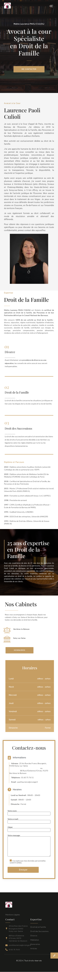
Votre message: (14, 835)
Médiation (34, 940)
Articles (33, 948)
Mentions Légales (12, 914)
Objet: (10, 827)
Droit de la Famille (38, 927)
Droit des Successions (39, 931)
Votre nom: (12, 811)
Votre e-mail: (13, 819)
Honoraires (35, 944)
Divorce (33, 935)
